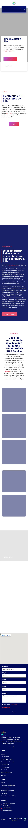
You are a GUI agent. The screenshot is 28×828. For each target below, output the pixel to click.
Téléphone (5, 673)
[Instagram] (24, 9)
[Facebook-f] (20, 9)
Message (4, 693)
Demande (5, 666)
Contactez (8, 371)
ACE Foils (9, 113)
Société (4, 679)
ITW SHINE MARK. (9, 51)
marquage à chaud (13, 265)
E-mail (4, 686)
